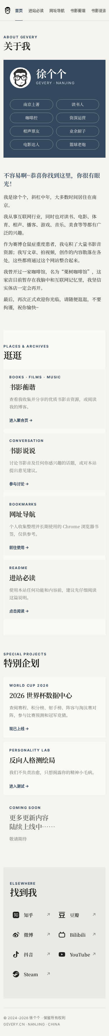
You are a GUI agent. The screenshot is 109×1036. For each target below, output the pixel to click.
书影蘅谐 (77, 10)
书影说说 (98, 10)
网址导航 (57, 10)
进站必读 (36, 10)
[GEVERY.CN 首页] (7, 10)
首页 (19, 10)
